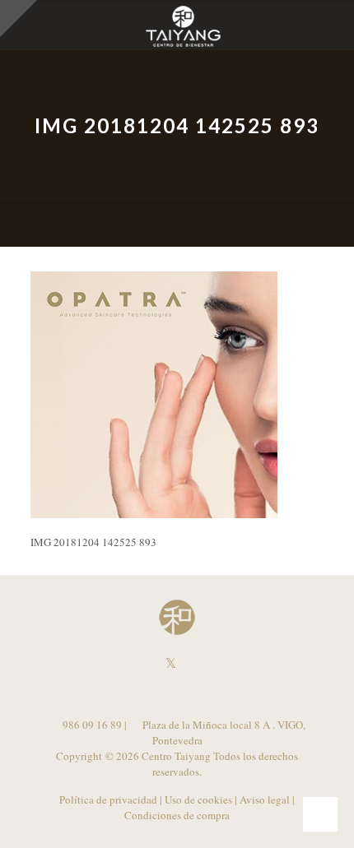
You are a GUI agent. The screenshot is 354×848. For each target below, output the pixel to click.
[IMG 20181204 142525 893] (153, 514)
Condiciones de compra (177, 815)
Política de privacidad (108, 799)
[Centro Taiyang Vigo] (183, 24)
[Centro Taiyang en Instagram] (184, 663)
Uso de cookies (198, 799)
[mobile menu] (332, 25)
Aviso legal (265, 799)
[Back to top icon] (320, 814)
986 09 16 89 (91, 724)
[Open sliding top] (18, 18)
